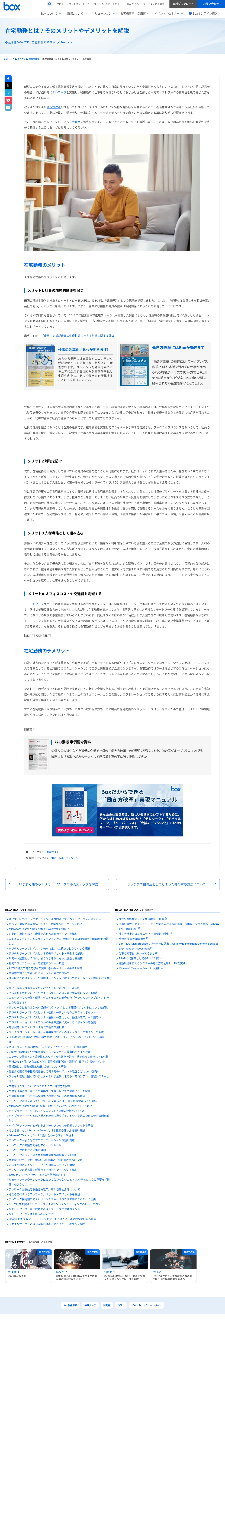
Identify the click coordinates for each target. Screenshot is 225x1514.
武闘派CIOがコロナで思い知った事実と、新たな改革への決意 (45, 1160)
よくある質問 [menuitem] (157, 4)
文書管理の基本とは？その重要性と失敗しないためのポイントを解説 (50, 1091)
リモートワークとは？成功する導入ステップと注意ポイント (44, 1209)
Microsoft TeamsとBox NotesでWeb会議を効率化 (39, 929)
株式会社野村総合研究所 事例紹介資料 (142, 919)
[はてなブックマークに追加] (8, 93)
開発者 (106, 1305)
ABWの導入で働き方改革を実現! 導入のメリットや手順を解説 (45, 968)
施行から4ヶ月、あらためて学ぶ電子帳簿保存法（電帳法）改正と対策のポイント (57, 1061)
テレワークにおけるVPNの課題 (27, 1150)
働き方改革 (54, 107)
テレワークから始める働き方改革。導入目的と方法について (44, 1189)
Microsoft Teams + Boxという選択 (140, 968)
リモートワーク (34, 604)
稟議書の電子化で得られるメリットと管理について (39, 973)
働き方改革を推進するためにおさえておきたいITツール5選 (44, 988)
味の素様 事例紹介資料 (132, 938)
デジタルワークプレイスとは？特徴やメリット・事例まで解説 (46, 953)
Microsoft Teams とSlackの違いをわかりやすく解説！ (41, 1135)
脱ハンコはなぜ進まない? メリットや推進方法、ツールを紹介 (45, 924)
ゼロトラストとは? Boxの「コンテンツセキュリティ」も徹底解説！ (49, 1047)
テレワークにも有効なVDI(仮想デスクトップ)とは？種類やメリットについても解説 (58, 1007)
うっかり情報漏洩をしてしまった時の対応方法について (166, 884)
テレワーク (59, 92)
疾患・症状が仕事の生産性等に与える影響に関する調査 (79, 335)
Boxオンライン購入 (205, 13)
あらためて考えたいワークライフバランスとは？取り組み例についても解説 (53, 992)
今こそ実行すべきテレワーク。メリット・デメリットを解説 (44, 1194)
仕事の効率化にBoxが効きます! (137, 953)
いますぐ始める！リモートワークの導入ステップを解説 (58, 884)
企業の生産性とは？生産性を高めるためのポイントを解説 (43, 933)
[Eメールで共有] (8, 107)
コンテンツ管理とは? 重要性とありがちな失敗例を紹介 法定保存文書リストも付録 (58, 1056)
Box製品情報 (70, 1305)
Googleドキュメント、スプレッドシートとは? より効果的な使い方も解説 (52, 1219)
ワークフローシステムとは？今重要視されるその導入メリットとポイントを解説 (56, 1032)
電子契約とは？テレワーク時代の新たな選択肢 (36, 1027)
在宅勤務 (74, 122)
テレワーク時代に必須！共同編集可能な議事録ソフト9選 (42, 1155)
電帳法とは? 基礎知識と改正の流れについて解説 (37, 1066)
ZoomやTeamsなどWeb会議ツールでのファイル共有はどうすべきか (50, 1051)
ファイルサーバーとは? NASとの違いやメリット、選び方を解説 (47, 1224)
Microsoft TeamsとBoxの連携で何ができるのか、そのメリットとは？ (50, 1106)
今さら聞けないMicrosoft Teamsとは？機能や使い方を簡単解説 (47, 1130)
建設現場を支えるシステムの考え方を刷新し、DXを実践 (152, 963)
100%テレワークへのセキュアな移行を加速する (37, 1174)
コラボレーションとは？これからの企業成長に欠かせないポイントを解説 (52, 1022)
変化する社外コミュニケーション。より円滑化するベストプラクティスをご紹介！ (57, 919)
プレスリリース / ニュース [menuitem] (82, 4)
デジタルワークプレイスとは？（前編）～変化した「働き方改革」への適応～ (55, 1017)
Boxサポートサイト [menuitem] (112, 4)
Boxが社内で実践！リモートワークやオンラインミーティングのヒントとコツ (55, 1204)
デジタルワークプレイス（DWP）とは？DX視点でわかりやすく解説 (49, 948)
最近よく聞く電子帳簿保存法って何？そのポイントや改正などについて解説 (53, 1071)
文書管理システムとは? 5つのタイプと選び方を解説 (39, 1086)
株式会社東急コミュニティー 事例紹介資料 (144, 933)
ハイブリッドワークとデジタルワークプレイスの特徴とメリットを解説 (51, 1125)
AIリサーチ (90, 1305)
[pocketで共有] (8, 100)
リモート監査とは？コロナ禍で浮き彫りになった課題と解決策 (46, 958)
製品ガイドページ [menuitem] (136, 4)
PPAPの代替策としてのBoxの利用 (139, 958)
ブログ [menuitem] (60, 4)
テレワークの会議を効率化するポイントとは (35, 1145)
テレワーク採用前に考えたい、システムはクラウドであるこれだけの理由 (52, 1199)
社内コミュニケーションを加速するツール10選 (36, 963)
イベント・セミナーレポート (147, 1305)
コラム (121, 1305)
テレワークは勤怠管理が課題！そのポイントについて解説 (43, 1169)
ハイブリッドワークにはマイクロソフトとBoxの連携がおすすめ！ (48, 1110)
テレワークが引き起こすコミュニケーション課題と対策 (42, 1140)
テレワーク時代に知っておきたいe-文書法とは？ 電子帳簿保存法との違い (53, 1101)
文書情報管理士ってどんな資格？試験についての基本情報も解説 (47, 1096)
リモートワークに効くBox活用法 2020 (31, 1214)
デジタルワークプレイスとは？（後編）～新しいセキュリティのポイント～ (53, 1012)
